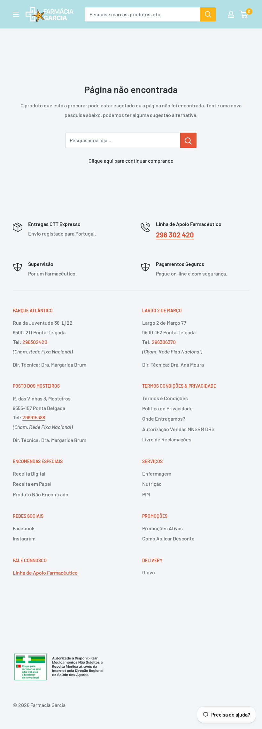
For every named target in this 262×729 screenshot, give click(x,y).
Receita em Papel (32, 484)
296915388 (33, 417)
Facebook (24, 528)
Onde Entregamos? (163, 418)
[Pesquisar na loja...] (188, 140)
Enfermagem (156, 473)
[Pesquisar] (208, 14)
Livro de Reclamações (166, 439)
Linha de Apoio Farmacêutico (45, 573)
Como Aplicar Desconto (168, 538)
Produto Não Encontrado (40, 494)
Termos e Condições (165, 398)
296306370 (164, 342)
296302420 (34, 342)
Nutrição (152, 484)
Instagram (24, 538)
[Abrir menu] (16, 14)
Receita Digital (29, 473)
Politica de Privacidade (167, 408)
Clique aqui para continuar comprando (131, 161)
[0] (244, 14)
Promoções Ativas (162, 528)
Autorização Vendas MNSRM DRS (178, 429)
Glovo (148, 572)
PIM (146, 494)
